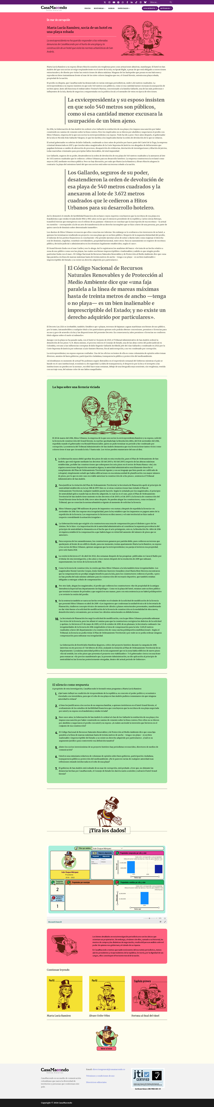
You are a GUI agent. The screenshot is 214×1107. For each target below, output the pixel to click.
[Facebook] (127, 2)
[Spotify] (118, 2)
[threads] (141, 2)
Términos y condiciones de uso (100, 1076)
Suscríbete (149, 8)
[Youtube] (114, 2)
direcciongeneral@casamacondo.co (109, 1069)
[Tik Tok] (136, 2)
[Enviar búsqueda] (171, 2)
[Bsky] (145, 2)
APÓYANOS (165, 8)
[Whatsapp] (123, 2)
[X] (105, 2)
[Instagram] (109, 2)
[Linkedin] (132, 2)
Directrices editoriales (96, 1082)
